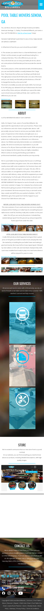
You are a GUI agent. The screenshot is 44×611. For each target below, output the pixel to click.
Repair (16, 603)
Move (4, 603)
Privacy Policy (20, 608)
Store (24, 606)
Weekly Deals (32, 606)
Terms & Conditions (32, 608)
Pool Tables (37, 600)
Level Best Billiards (19, 600)
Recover (10, 603)
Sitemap (12, 608)
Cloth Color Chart (25, 603)
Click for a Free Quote (24, 33)
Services (29, 600)
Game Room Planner (14, 606)
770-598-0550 (22, 564)
